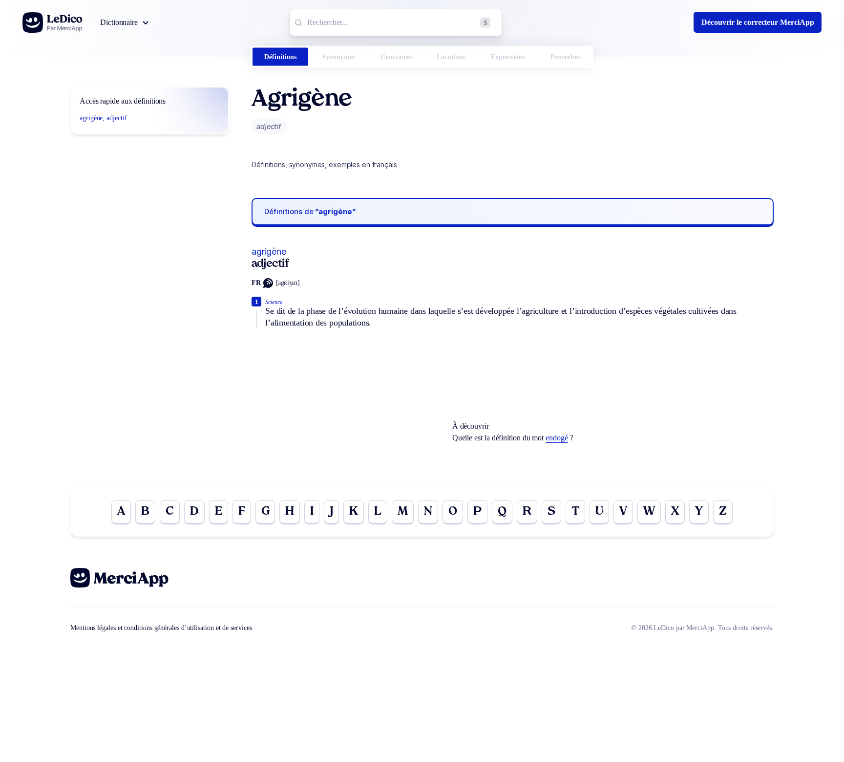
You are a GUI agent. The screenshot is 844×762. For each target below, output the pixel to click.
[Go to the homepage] (52, 22)
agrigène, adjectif (103, 118)
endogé (557, 438)
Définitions (280, 57)
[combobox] (396, 22)
